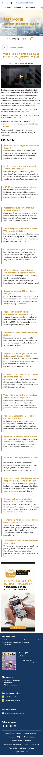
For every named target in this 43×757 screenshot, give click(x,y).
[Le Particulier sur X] (11, 725)
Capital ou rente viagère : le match (19, 249)
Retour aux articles (16, 47)
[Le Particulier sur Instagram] (15, 725)
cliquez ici (25, 111)
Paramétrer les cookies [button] (13, 733)
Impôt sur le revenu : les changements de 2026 (20, 334)
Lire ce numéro (26, 661)
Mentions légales (29, 737)
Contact (11, 737)
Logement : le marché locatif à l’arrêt (20, 436)
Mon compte (8, 682)
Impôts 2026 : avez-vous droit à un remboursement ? (18, 209)
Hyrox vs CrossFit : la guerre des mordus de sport (21, 146)
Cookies (28, 741)
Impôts (26, 642)
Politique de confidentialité (12, 744)
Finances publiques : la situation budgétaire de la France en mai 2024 (20, 500)
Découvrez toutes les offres (13, 680)
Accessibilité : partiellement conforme (21, 748)
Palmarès (7, 640)
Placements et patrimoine (12, 642)
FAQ (18, 737)
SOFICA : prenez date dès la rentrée (19, 187)
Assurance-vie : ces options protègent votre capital (20, 542)
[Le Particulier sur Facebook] (4, 725)
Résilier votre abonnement (12, 685)
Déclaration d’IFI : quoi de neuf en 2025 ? (20, 458)
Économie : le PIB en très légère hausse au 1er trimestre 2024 (20, 521)
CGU (26, 744)
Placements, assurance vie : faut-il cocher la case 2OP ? (18, 417)
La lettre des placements (12, 8)
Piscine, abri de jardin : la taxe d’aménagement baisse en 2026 (17, 313)
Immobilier (30, 8)
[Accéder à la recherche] (7, 2)
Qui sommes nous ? (31, 733)
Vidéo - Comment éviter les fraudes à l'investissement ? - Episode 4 (20, 396)
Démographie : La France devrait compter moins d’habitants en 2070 (19, 271)
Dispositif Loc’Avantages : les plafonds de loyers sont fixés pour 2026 (20, 354)
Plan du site (35, 744)
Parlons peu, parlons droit (32, 640)
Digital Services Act (21, 752)
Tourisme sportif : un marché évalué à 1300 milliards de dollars (20, 230)
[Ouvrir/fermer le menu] (2, 3)
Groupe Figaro (17, 741)
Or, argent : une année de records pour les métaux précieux (21, 375)
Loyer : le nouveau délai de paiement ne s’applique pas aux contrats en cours (21, 479)
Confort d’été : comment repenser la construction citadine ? (20, 167)
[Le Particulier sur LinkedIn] (7, 725)
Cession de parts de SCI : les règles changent (19, 292)
